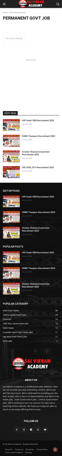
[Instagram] (24, 430)
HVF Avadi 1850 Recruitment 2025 (38, 120)
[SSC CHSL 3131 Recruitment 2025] (11, 172)
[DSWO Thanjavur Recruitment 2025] (11, 141)
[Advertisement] (31, 79)
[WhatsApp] (38, 430)
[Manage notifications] (55, 449)
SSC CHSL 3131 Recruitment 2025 (38, 167)
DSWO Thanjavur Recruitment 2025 (38, 136)
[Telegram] (31, 430)
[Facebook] (17, 430)
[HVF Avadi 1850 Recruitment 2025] (11, 125)
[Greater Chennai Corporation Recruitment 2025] (11, 156)
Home (5, 12)
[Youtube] (45, 430)
